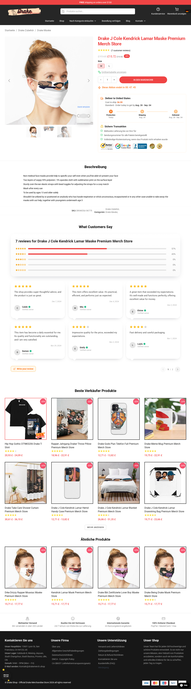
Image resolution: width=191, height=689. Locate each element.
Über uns (56, 646)
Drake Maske (44, 30)
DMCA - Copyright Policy (63, 659)
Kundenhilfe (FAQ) (106, 663)
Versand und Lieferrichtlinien (111, 646)
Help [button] (185, 685)
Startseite (10, 30)
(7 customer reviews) (120, 50)
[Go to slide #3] (64, 132)
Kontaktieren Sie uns (107, 659)
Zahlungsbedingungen (108, 651)
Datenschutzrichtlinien (62, 655)
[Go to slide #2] (49, 132)
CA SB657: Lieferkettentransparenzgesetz (71, 663)
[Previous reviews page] (163, 369)
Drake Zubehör (26, 30)
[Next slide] (88, 80)
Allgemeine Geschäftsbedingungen (68, 651)
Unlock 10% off (6, 675)
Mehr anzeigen (95, 527)
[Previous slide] (9, 80)
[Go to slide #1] (33, 132)
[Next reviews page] (177, 369)
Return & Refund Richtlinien (110, 655)
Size (100, 61)
